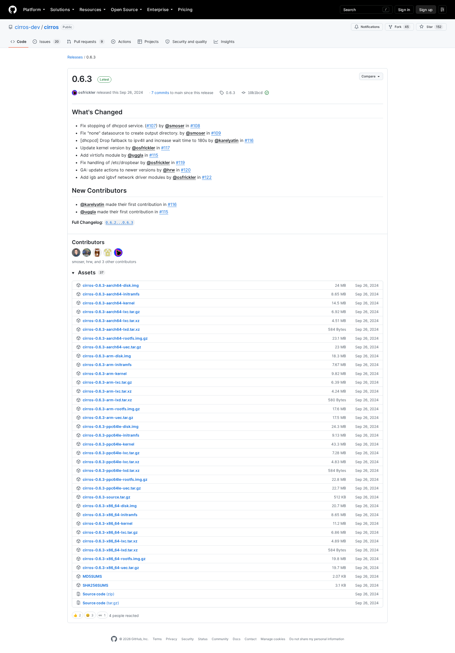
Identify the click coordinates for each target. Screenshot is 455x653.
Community (220, 639)
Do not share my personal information (316, 639)
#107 (151, 125)
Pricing (185, 9)
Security (187, 639)
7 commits (160, 92)
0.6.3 (91, 57)
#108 (195, 125)
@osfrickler (143, 147)
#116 (249, 140)
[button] (227, 272)
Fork (402, 27)
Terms (157, 639)
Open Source (124, 9)
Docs (236, 639)
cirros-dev (27, 27)
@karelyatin (227, 140)
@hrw (169, 169)
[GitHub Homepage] (114, 639)
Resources (90, 9)
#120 (186, 169)
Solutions (60, 9)
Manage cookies (273, 639)
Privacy (171, 639)
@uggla (135, 155)
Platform (32, 9)
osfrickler (87, 92)
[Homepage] (12, 9)
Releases (75, 57)
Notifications (370, 27)
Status (202, 639)
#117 (165, 147)
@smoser (174, 125)
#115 (153, 155)
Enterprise (158, 9)
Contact (250, 639)
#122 (207, 177)
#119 (180, 162)
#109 (216, 133)
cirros (51, 27)
